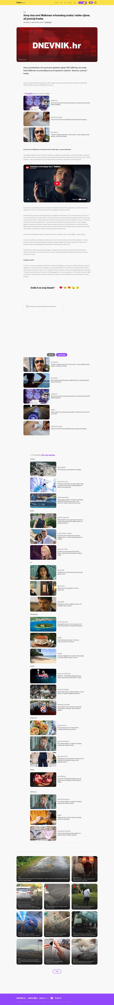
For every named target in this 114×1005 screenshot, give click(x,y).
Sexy (75, 2)
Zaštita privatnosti (53, 1001)
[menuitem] (95, 2)
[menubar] (95, 2)
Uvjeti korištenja (42, 1001)
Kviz (65, 2)
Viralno (57, 2)
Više (57, 971)
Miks (61, 2)
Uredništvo (19, 1001)
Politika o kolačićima (65, 1001)
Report (70, 2)
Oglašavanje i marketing (30, 1001)
